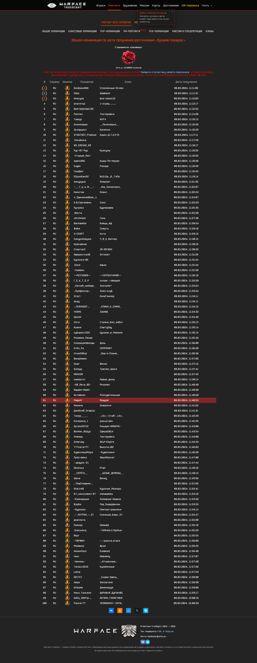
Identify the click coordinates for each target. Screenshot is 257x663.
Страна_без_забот (111, 322)
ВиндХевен (80, 358)
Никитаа (79, 192)
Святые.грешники (111, 509)
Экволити (105, 405)
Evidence (105, 551)
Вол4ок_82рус (82, 431)
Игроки (100, 5)
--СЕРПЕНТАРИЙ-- (110, 275)
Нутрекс (79, 207)
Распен (78, 114)
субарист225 (82, 332)
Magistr (78, 400)
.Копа (77, 265)
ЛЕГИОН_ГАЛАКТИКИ (111, 598)
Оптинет (105, 254)
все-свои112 (107, 98)
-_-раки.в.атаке (110, 540)
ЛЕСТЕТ (78, 577)
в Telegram (168, 631)
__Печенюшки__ (109, 124)
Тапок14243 (81, 566)
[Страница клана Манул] (129, 630)
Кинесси (105, 129)
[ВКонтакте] (111, 610)
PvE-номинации (159, 31)
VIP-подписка (190, 5)
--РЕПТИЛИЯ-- (82, 275)
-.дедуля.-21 (81, 462)
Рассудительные (110, 395)
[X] (137, 610)
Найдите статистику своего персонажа (165, 72)
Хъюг (77, 363)
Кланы (210, 31)
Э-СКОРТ (79, 233)
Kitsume (78, 587)
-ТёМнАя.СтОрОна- (111, 530)
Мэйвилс (79, 545)
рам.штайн (106, 421)
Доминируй (106, 587)
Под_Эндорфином (110, 504)
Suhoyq (78, 369)
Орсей (77, 317)
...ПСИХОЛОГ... (82, 306)
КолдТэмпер (107, 296)
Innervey (79, 441)
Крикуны (105, 150)
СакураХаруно (82, 239)
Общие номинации (53, 31)
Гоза (102, 218)
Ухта (103, 233)
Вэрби (77, 504)
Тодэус (78, 119)
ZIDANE (104, 311)
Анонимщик (81, 124)
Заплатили (106, 582)
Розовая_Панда (83, 337)
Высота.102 (107, 447)
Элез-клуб (106, 291)
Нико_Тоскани (82, 592)
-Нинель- (79, 561)
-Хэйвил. (79, 270)
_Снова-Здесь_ (109, 577)
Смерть (104, 228)
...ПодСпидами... (83, 483)
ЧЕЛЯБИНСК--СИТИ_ (111, 603)
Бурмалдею (106, 207)
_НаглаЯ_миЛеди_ (84, 285)
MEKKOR (78, 374)
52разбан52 (81, 176)
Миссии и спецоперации (187, 31)
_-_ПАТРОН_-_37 (84, 514)
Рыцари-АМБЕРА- (110, 426)
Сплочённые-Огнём (111, 88)
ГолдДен (78, 171)
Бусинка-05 (81, 259)
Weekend (105, 93)
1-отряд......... (108, 103)
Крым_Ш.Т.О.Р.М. (110, 134)
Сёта (77, 322)
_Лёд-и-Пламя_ (109, 353)
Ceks (76, 93)
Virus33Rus (80, 353)
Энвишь (78, 436)
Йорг (76, 535)
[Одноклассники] (120, 610)
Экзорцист (80, 129)
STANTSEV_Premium (85, 134)
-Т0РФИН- (79, 540)
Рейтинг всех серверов (116, 22)
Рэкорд (104, 166)
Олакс (103, 192)
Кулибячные (107, 566)
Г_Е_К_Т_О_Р (81, 280)
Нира (77, 582)
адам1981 (79, 160)
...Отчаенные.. (108, 561)
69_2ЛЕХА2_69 (82, 145)
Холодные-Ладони (110, 499)
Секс (103, 202)
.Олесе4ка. (80, 530)
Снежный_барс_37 (111, 514)
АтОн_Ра (79, 348)
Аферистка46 (82, 254)
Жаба (77, 228)
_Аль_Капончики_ (110, 186)
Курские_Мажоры (110, 488)
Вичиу (103, 478)
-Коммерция (81, 499)
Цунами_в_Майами (111, 332)
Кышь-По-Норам (109, 160)
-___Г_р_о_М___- (84, 186)
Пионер (78, 525)
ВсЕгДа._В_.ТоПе (110, 176)
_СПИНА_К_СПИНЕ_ (110, 306)
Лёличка (79, 467)
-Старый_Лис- (82, 155)
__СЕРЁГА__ (80, 473)
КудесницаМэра (83, 452)
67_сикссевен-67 (85, 493)
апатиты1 (79, 103)
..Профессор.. (82, 291)
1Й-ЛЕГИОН (106, 249)
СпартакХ (80, 249)
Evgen (77, 166)
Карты (156, 5)
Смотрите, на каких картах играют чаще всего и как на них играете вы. (154, 17)
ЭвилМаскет (107, 457)
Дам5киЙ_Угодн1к (84, 410)
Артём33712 (81, 426)
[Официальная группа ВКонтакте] (142, 642)
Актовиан (79, 395)
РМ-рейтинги (134, 30)
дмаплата (79, 519)
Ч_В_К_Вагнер (108, 239)
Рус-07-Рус (81, 150)
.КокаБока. (80, 140)
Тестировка (107, 114)
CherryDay (106, 327)
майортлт (79, 379)
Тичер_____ (81, 415)
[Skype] (145, 610)
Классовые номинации (82, 31)
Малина (78, 405)
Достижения (171, 5)
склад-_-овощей (110, 280)
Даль (102, 343)
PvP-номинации (110, 31)
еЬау (77, 301)
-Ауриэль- (80, 509)
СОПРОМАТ (106, 348)
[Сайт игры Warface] (95, 630)
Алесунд (79, 98)
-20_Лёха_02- (82, 384)
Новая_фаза (107, 379)
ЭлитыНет (106, 285)
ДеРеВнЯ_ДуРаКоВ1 (111, 592)
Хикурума (80, 181)
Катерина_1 (81, 421)
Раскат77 (80, 603)
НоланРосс (80, 551)
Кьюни (77, 327)
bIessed (104, 525)
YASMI (77, 311)
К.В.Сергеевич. (83, 202)
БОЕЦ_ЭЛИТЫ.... (82, 598)
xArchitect (80, 218)
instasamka (106, 493)
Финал (103, 363)
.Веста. (78, 213)
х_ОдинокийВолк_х (85, 197)
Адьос (103, 265)
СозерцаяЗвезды (84, 343)
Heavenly (105, 556)
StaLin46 (79, 488)
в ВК (159, 631)
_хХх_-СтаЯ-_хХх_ (111, 415)
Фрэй (103, 545)
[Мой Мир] (128, 610)
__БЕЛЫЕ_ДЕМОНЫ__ (111, 473)
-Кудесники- (107, 452)
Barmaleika (80, 223)
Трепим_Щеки (108, 369)
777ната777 (81, 447)
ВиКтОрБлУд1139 (83, 108)
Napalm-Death (82, 389)
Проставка (80, 457)
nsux (76, 556)
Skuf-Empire (107, 441)
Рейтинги (114, 5)
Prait (102, 467)
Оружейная (130, 5)
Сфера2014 (106, 431)
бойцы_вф (106, 223)
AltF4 (103, 119)
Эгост (77, 296)
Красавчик (80, 244)
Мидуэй (104, 400)
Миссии (144, 5)
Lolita (77, 572)
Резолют (105, 384)
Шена (77, 478)
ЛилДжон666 (81, 88)
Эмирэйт (105, 181)
